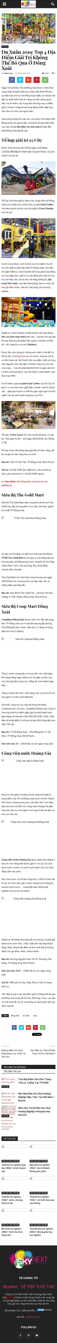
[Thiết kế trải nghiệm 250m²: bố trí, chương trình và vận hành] (14, 1185)
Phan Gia (8, 73)
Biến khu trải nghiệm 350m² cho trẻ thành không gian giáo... (40, 1168)
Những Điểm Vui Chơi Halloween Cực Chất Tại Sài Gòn (14, 1053)
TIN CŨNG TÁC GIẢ (12, 1071)
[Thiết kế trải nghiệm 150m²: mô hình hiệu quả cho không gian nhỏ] (42, 1185)
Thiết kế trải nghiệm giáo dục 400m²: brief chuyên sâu (14, 1168)
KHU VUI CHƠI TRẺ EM (10, 1161)
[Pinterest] (29, 1336)
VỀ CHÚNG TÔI (12, 1310)
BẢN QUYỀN (28, 1310)
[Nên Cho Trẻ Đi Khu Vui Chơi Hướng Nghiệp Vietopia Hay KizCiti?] (9, 1119)
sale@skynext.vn (33, 1316)
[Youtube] (37, 1336)
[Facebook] (20, 1336)
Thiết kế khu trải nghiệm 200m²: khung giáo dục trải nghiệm (41, 1232)
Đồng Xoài (15, 1015)
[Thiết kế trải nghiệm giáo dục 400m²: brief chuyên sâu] (14, 1153)
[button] (52, 4)
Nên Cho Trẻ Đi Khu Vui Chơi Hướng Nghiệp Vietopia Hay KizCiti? (34, 1111)
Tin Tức (5, 47)
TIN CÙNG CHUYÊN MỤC (14, 1067)
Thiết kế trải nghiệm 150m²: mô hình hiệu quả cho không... (42, 1200)
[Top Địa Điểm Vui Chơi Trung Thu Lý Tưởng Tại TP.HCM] (9, 1083)
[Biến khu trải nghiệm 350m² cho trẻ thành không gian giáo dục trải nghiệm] (42, 1153)
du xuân (26, 1015)
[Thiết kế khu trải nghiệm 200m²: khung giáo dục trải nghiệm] (42, 1217)
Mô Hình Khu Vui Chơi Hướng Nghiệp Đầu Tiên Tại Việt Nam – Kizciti (36, 1097)
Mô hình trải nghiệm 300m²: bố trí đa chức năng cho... (12, 1232)
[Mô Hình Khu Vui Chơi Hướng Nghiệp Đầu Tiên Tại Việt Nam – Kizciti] (9, 1104)
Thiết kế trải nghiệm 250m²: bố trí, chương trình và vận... (12, 1200)
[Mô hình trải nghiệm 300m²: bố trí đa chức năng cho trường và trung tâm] (14, 1217)
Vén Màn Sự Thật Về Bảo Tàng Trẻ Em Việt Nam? (42, 1052)
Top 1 (35, 1015)
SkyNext (10, 1297)
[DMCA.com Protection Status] (44, 1310)
